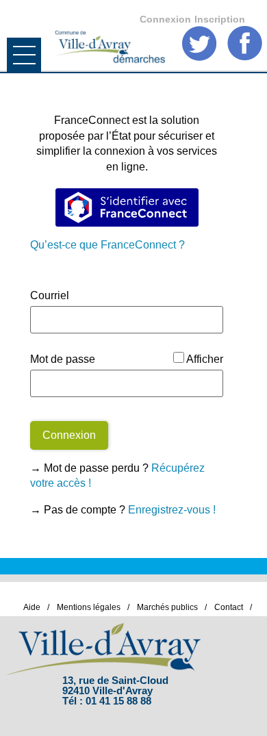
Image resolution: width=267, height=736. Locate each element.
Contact (228, 607)
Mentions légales (88, 607)
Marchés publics (167, 607)
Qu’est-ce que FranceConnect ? (107, 245)
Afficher (204, 359)
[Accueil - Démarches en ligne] (109, 32)
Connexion (165, 19)
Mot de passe (62, 359)
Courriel (49, 295)
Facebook (244, 43)
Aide (31, 607)
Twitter (199, 43)
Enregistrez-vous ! (172, 510)
